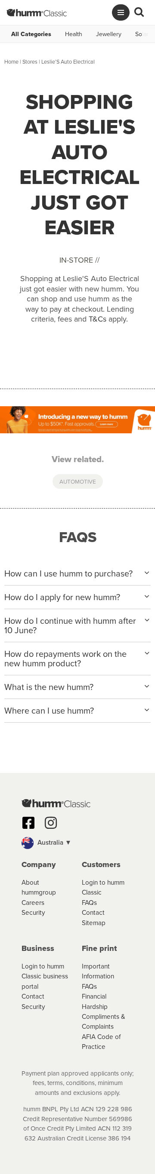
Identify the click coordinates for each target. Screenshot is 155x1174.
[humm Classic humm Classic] (36, 12)
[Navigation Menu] (121, 12)
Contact (93, 912)
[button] (77, 843)
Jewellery (108, 34)
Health (73, 34)
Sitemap (93, 922)
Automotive (77, 481)
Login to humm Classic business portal (45, 976)
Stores (29, 61)
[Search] (139, 12)
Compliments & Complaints (103, 1021)
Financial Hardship (95, 1001)
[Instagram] (51, 823)
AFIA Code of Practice (101, 1041)
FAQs (89, 902)
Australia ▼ (53, 842)
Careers (33, 902)
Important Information (98, 971)
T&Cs (97, 318)
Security (33, 912)
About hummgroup (39, 887)
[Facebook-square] (28, 823)
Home (11, 61)
